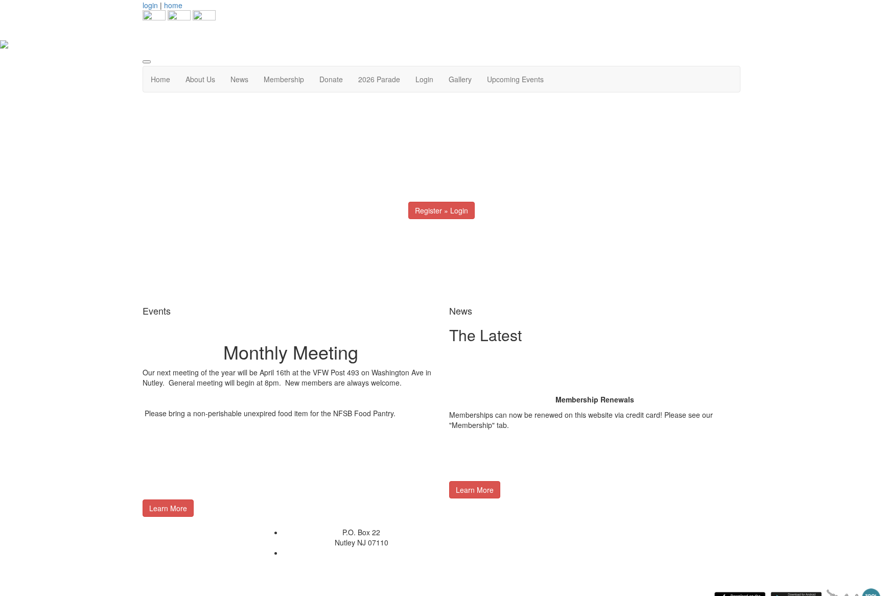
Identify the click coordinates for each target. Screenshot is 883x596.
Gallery (460, 79)
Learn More (168, 508)
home (173, 5)
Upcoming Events (515, 79)
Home (160, 79)
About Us (200, 79)
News (239, 79)
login (150, 5)
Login (424, 79)
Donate (331, 79)
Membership (284, 79)
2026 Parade (379, 79)
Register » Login (441, 210)
